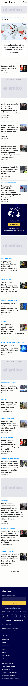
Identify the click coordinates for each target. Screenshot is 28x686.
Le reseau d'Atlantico (7, 630)
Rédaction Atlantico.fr (6, 411)
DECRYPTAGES (5, 639)
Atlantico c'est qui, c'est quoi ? (10, 628)
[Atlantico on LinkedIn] (16, 616)
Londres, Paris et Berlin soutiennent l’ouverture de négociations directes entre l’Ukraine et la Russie (11, 108)
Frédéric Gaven (5, 354)
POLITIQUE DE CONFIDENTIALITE (10, 672)
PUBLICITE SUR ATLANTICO (8, 666)
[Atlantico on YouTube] (24, 616)
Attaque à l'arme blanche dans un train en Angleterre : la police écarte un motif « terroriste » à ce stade (10, 287)
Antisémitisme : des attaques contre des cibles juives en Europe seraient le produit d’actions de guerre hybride (11, 150)
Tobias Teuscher (5, 315)
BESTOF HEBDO (5, 655)
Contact (19, 630)
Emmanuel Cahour (5, 115)
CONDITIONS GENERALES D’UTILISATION (12, 682)
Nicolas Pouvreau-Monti (7, 451)
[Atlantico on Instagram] (20, 616)
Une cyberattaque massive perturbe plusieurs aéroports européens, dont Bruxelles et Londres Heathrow (12, 329)
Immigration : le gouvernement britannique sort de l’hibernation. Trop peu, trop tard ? (10, 444)
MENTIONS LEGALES (10, 663)
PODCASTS (4, 652)
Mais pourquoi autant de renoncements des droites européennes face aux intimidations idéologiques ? (9, 308)
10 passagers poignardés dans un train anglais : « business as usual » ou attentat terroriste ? (9, 266)
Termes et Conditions (17, 608)
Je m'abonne (14, 224)
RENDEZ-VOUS (5, 646)
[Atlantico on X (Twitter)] (7, 616)
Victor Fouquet (4, 199)
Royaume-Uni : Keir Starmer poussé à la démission (8, 68)
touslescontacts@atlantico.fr (14, 620)
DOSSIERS (4, 642)
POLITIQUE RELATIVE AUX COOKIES (10, 679)
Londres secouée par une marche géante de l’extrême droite (9, 388)
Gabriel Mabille (4, 73)
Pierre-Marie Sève (5, 176)
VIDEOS (3, 649)
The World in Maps (14, 52)
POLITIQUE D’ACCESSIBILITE (8, 675)
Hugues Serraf (4, 273)
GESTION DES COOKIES (7, 669)
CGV (3, 663)
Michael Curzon (5, 136)
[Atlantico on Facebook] (12, 616)
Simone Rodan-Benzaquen (7, 157)
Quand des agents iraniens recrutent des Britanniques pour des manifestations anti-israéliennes (9, 129)
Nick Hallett (4, 521)
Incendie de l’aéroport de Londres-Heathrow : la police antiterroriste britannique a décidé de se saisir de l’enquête (10, 465)
